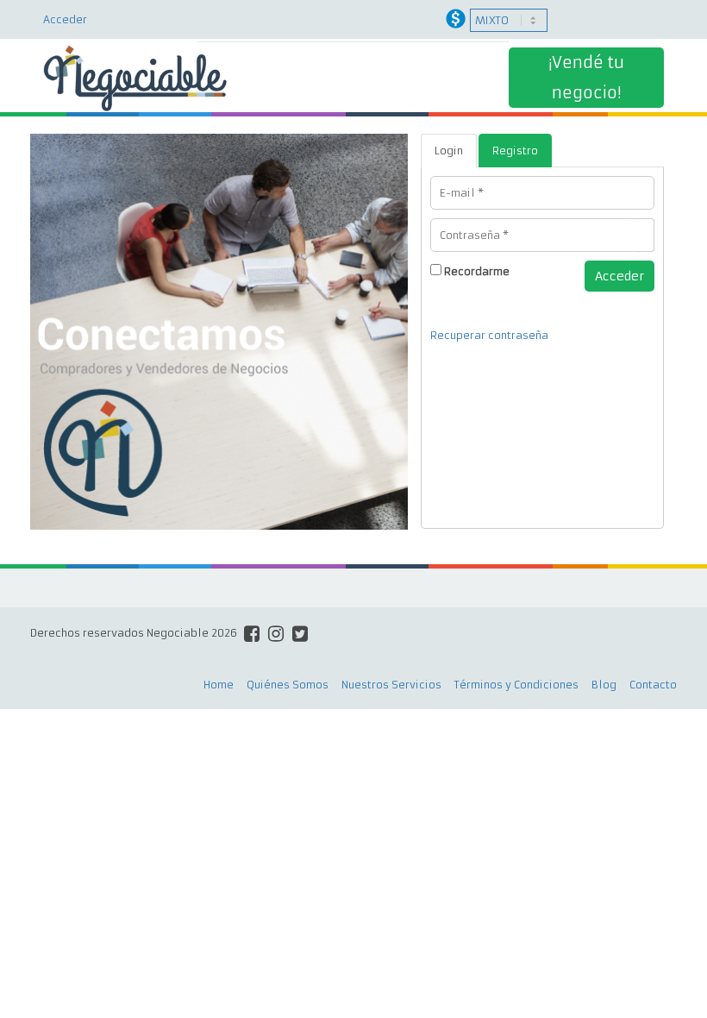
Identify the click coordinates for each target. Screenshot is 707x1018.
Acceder (65, 19)
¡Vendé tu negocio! (586, 78)
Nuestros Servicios (391, 684)
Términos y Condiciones (516, 684)
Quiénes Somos (287, 684)
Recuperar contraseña (489, 335)
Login (449, 150)
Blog (603, 684)
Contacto (653, 684)
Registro (515, 150)
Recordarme (477, 271)
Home (218, 684)
